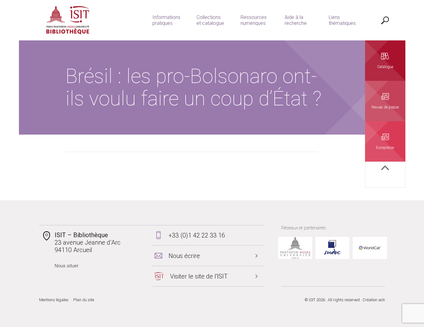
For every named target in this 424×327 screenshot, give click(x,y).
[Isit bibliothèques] (68, 20)
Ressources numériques (254, 20)
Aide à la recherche (296, 20)
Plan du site (83, 299)
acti (381, 299)
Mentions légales (54, 299)
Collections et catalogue (210, 20)
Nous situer (67, 266)
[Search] (385, 20)
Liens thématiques (342, 20)
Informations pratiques (166, 20)
